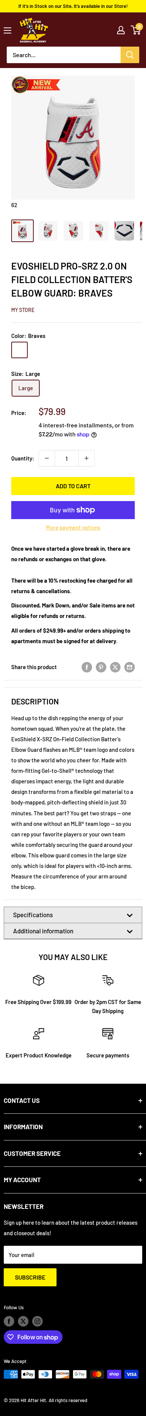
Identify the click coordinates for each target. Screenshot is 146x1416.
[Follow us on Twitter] (23, 1321)
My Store (22, 310)
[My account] (121, 30)
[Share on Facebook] (87, 666)
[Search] (130, 55)
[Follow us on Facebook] (9, 1321)
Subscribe (30, 1277)
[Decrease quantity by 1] (47, 458)
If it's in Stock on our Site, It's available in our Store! (73, 6)
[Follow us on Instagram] (37, 1321)
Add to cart (73, 485)
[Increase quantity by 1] (86, 458)
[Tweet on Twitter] (115, 666)
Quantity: (22, 458)
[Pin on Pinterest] (101, 666)
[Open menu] (7, 30)
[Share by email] (129, 666)
